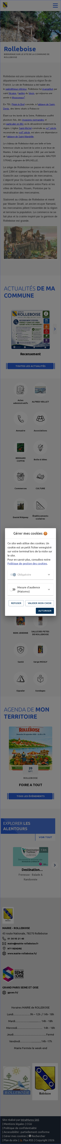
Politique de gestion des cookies (27, 563)
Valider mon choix (39, 603)
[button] (30, 575)
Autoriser (44, 610)
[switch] (11, 589)
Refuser (16, 603)
